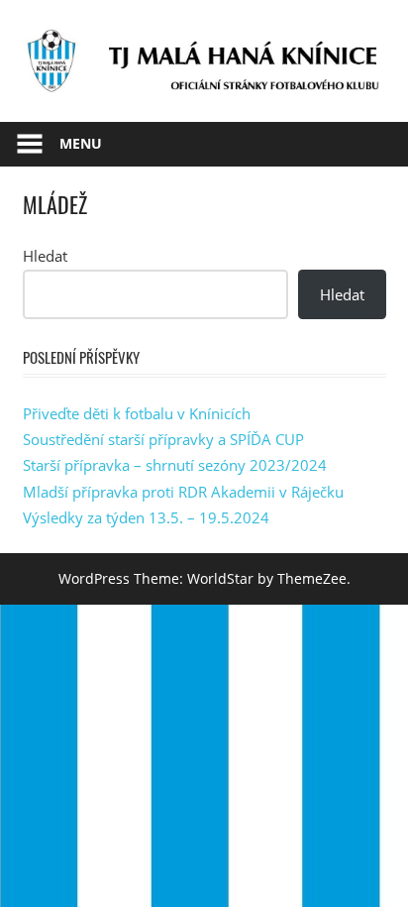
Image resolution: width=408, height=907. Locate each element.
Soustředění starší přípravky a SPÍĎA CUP (163, 439)
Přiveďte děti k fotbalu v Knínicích (137, 413)
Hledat (45, 256)
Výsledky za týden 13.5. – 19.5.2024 (146, 517)
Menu (80, 143)
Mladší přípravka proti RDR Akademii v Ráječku (183, 492)
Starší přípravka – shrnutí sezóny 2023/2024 (175, 465)
